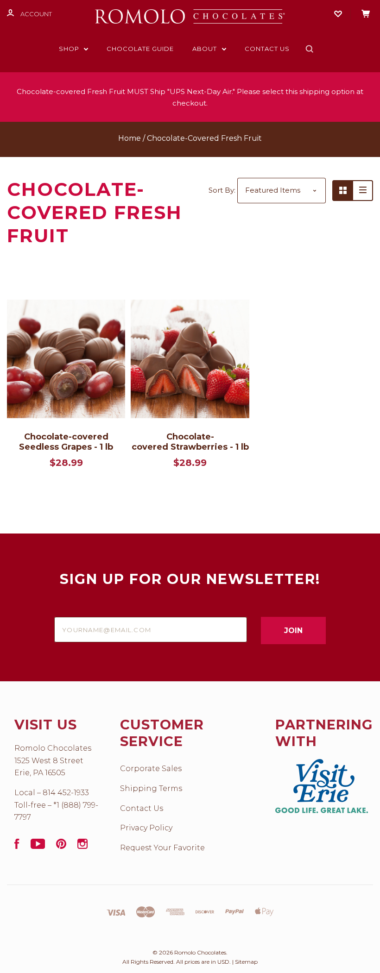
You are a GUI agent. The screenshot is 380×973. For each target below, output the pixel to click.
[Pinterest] (61, 846)
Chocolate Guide (140, 48)
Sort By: (222, 190)
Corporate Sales (151, 768)
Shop (70, 48)
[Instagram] (82, 846)
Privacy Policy (146, 827)
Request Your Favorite (162, 847)
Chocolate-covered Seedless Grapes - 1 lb (66, 442)
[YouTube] (38, 846)
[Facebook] (16, 846)
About (205, 48)
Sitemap (246, 961)
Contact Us (267, 48)
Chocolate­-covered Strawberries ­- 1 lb (190, 442)
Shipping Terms (151, 788)
